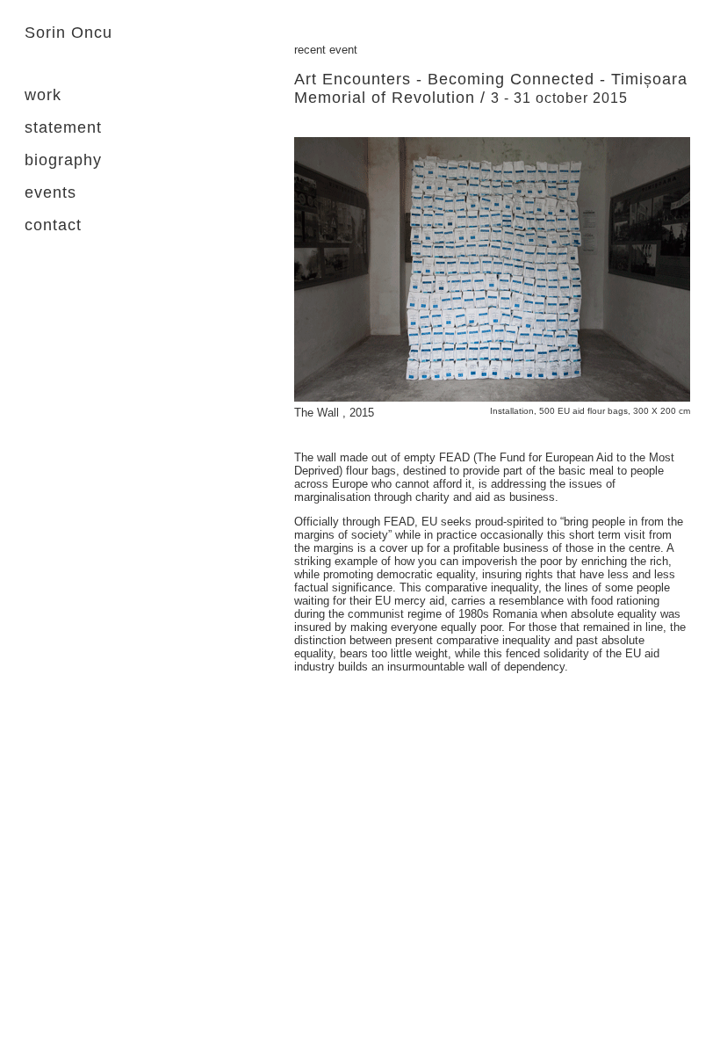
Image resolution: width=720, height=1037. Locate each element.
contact (53, 225)
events (50, 192)
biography (63, 160)
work (43, 95)
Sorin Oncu (68, 32)
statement (63, 127)
